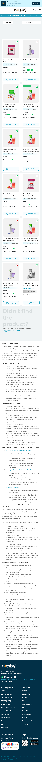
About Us (4, 690)
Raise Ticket (26, 694)
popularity (31, 22)
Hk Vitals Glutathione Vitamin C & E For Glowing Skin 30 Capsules (30, 195)
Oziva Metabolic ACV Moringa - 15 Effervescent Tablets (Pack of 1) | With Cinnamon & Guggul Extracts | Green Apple (10, 150)
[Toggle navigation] (2, 11)
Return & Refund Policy (9, 707)
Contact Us (5, 714)
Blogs (3, 721)
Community (5, 727)
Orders (24, 690)
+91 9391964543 (6, 682)
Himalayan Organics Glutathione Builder (19, 470)
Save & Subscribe (6, 697)
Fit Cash (24, 707)
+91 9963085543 (27, 682)
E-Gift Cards (26, 717)
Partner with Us (6, 694)
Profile (24, 701)
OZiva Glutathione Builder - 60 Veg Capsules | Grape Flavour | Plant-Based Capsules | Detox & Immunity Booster (11, 106)
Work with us (5, 717)
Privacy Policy (5, 704)
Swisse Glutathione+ (12, 487)
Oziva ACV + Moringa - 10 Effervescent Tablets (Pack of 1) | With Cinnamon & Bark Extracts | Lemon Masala (30, 240)
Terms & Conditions (7, 711)
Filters (7, 22)
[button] (34, 10)
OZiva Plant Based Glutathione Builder (18, 450)
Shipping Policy (6, 701)
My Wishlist (26, 697)
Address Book (26, 704)
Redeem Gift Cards (28, 721)
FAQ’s (3, 724)
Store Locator (26, 714)
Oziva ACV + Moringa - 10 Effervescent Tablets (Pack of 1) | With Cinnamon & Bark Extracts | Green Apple (30, 150)
